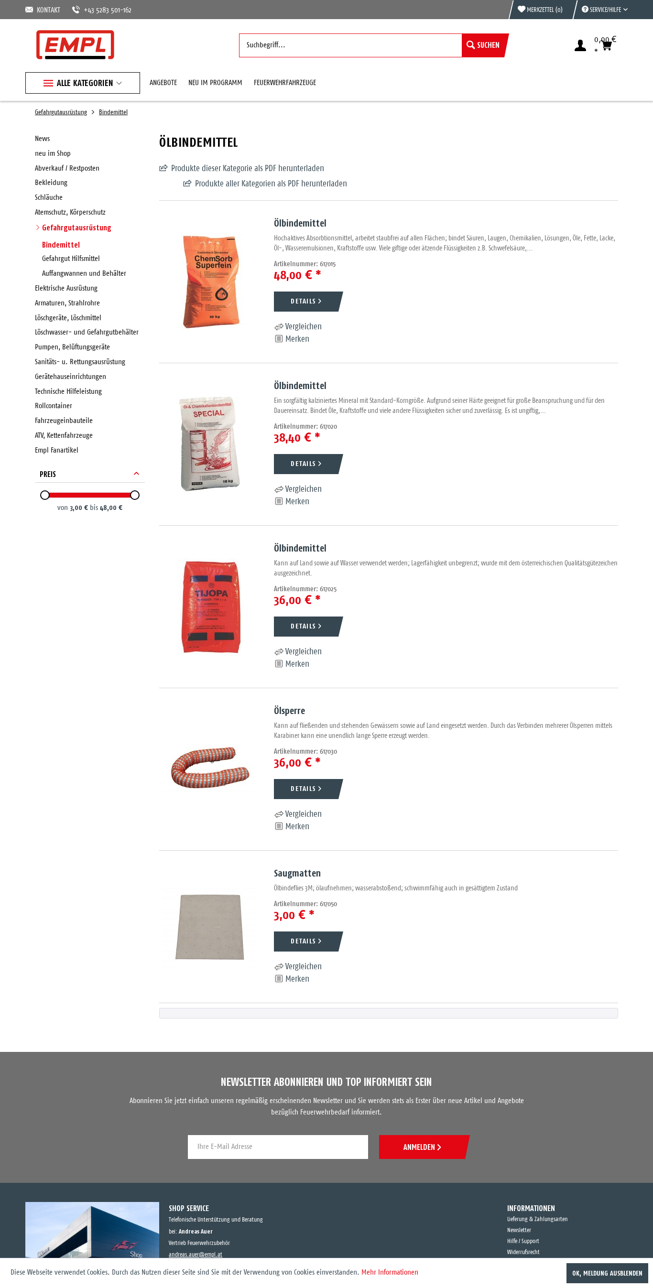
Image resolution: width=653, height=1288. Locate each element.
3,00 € (80, 507)
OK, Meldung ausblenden (607, 1273)
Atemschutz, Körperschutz (70, 212)
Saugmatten (297, 872)
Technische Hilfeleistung (68, 391)
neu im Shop (53, 153)
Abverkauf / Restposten (67, 168)
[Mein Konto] (580, 45)
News (42, 138)
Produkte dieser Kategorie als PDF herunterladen (247, 169)
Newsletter (519, 1230)
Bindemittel (61, 244)
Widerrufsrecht (523, 1252)
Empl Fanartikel (56, 450)
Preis (48, 474)
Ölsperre (289, 710)
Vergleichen (302, 327)
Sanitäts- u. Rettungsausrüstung (80, 362)
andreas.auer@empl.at (195, 1254)
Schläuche (49, 197)
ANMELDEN (419, 1147)
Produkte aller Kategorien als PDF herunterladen (247, 184)
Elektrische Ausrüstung (66, 288)
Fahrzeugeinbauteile (64, 420)
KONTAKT (47, 10)
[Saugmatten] (209, 926)
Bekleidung (51, 182)
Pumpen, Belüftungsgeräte (72, 347)
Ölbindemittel (300, 222)
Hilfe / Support (523, 1241)
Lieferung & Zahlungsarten (537, 1219)
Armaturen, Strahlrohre (67, 303)
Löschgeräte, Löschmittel (68, 318)
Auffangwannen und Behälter (84, 273)
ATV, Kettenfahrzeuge (64, 435)
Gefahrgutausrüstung (76, 227)
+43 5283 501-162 (96, 10)
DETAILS (303, 301)
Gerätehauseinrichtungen (70, 376)
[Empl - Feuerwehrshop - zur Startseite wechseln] (75, 45)
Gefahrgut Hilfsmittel (71, 258)
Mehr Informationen (389, 1272)
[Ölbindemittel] (209, 281)
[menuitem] (600, 9)
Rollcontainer (53, 406)
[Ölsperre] (209, 769)
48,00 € (111, 507)
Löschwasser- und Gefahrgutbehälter (87, 332)
